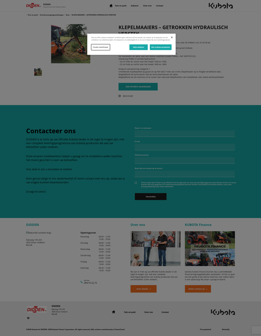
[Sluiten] (172, 37)
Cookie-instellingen (100, 47)
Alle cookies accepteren (160, 47)
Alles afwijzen (138, 47)
